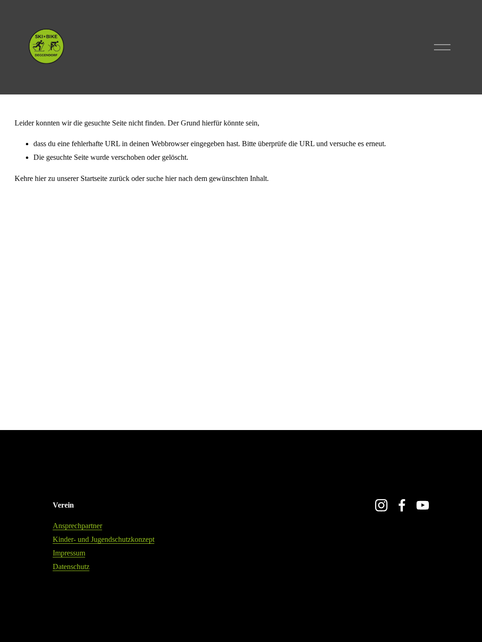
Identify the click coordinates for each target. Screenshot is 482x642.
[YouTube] (422, 505)
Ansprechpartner (77, 526)
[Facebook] (402, 505)
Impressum (69, 553)
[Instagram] (381, 505)
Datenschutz (71, 567)
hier (40, 178)
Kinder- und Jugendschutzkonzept (103, 539)
